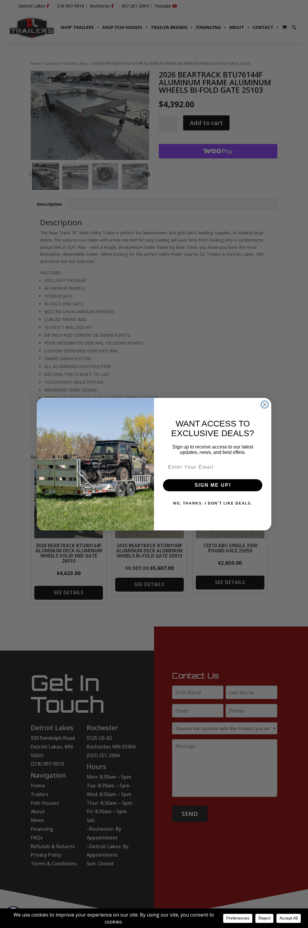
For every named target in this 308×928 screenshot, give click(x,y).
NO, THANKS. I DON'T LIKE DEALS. (212, 503)
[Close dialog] (264, 404)
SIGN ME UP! (213, 485)
